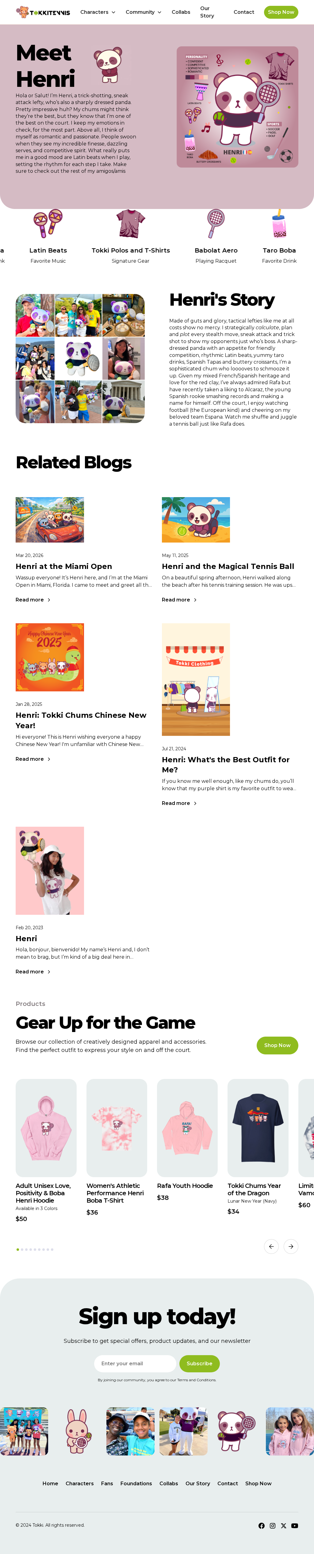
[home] (43, 12)
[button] (98, 12)
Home (50, 1483)
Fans (107, 1483)
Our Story (207, 12)
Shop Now (281, 12)
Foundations (136, 1483)
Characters (80, 1483)
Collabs (181, 12)
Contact (244, 12)
